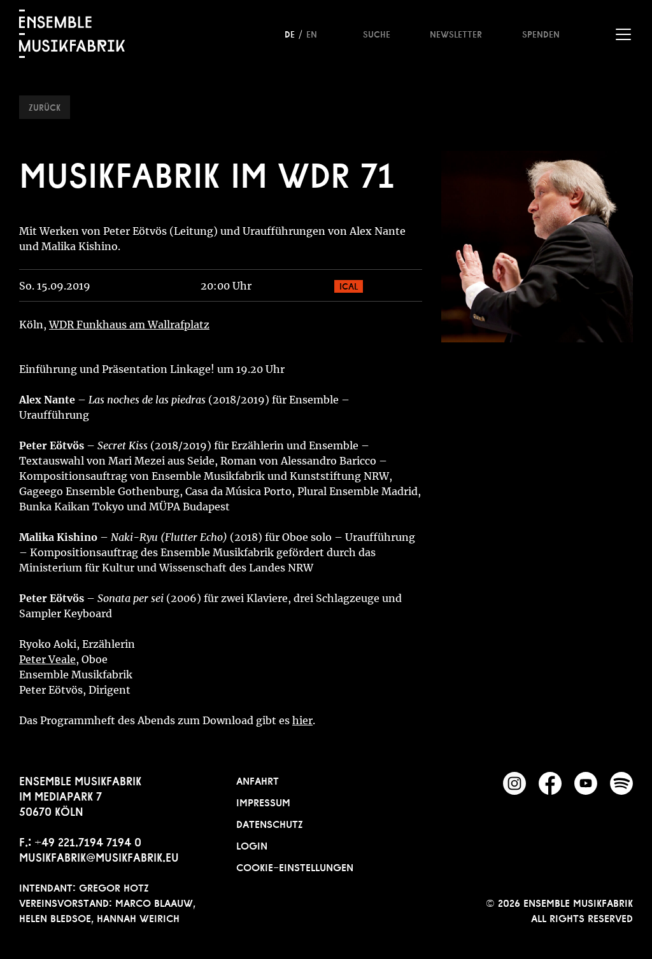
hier (302, 720)
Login (251, 844)
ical (348, 285)
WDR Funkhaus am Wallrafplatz (129, 324)
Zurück (44, 106)
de (290, 33)
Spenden (541, 33)
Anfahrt (257, 779)
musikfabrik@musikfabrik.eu (99, 856)
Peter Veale (47, 659)
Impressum (263, 801)
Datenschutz (269, 823)
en (311, 33)
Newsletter (456, 33)
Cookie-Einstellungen (294, 866)
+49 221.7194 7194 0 (87, 840)
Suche (376, 33)
